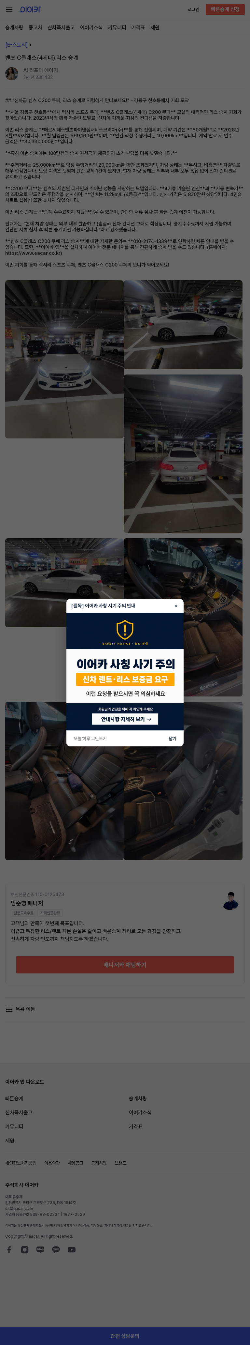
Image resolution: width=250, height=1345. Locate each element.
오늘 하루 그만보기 (90, 738)
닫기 (172, 738)
